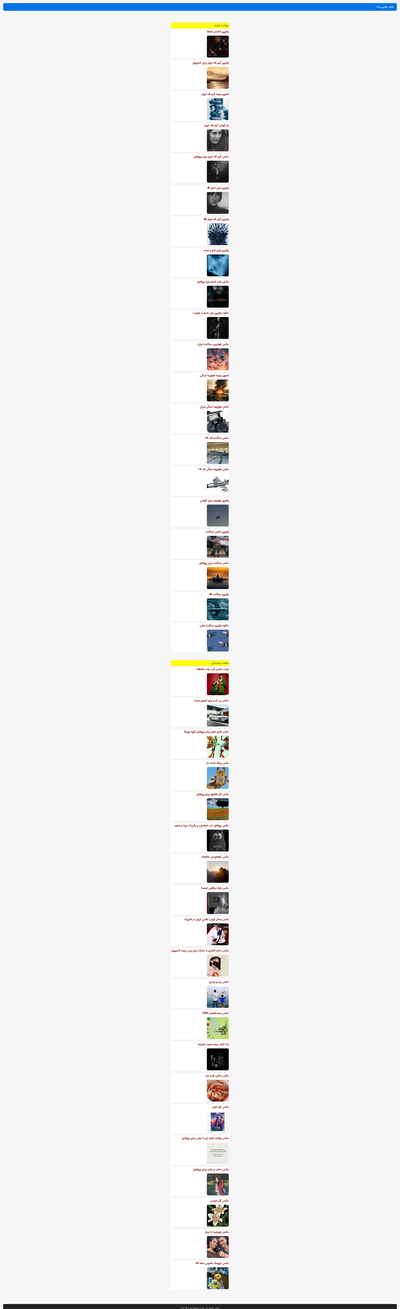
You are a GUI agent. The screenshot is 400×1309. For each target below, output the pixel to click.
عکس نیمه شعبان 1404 (215, 1013)
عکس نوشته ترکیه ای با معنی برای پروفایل (205, 1138)
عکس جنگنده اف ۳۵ (217, 438)
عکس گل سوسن (219, 1200)
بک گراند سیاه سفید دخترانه (213, 1044)
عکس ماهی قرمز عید (217, 1075)
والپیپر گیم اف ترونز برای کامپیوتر (210, 63)
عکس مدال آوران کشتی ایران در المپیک (206, 919)
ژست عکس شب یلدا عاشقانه (212, 669)
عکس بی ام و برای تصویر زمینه (211, 700)
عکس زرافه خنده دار (217, 763)
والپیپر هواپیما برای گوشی (214, 500)
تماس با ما (382, 7)
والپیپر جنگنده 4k (219, 594)
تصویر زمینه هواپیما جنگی (214, 375)
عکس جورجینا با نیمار (217, 1232)
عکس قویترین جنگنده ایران (213, 344)
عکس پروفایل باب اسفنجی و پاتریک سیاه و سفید (201, 825)
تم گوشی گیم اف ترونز (217, 125)
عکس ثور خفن (220, 1107)
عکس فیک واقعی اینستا (215, 888)
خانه (391, 7)
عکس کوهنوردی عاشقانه (215, 857)
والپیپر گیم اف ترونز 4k (216, 219)
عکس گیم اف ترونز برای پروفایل (211, 156)
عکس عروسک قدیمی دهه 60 (212, 1263)
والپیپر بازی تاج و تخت (216, 250)
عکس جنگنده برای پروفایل (214, 563)
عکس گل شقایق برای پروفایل (212, 794)
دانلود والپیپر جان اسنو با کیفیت (211, 313)
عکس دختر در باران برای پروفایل (211, 1169)
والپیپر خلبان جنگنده (217, 532)
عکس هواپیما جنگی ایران (214, 407)
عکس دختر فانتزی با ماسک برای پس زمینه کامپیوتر (200, 950)
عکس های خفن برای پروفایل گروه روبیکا (206, 732)
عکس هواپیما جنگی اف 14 (213, 469)
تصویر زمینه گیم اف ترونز (215, 94)
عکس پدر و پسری (219, 982)
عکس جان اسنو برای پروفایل (213, 281)
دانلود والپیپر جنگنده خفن (214, 625)
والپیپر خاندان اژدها (218, 31)
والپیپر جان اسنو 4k (218, 188)
